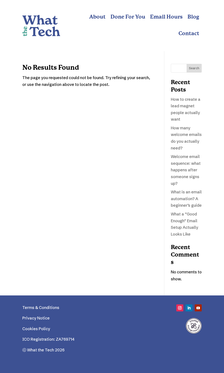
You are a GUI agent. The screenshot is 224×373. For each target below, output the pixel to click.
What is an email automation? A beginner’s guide (186, 198)
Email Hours (166, 17)
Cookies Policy (36, 328)
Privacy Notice (36, 318)
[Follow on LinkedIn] (189, 307)
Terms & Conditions (40, 307)
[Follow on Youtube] (198, 307)
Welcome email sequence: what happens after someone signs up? (186, 170)
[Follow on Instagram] (179, 307)
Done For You (127, 17)
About (97, 17)
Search (194, 68)
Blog (193, 17)
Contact (188, 33)
